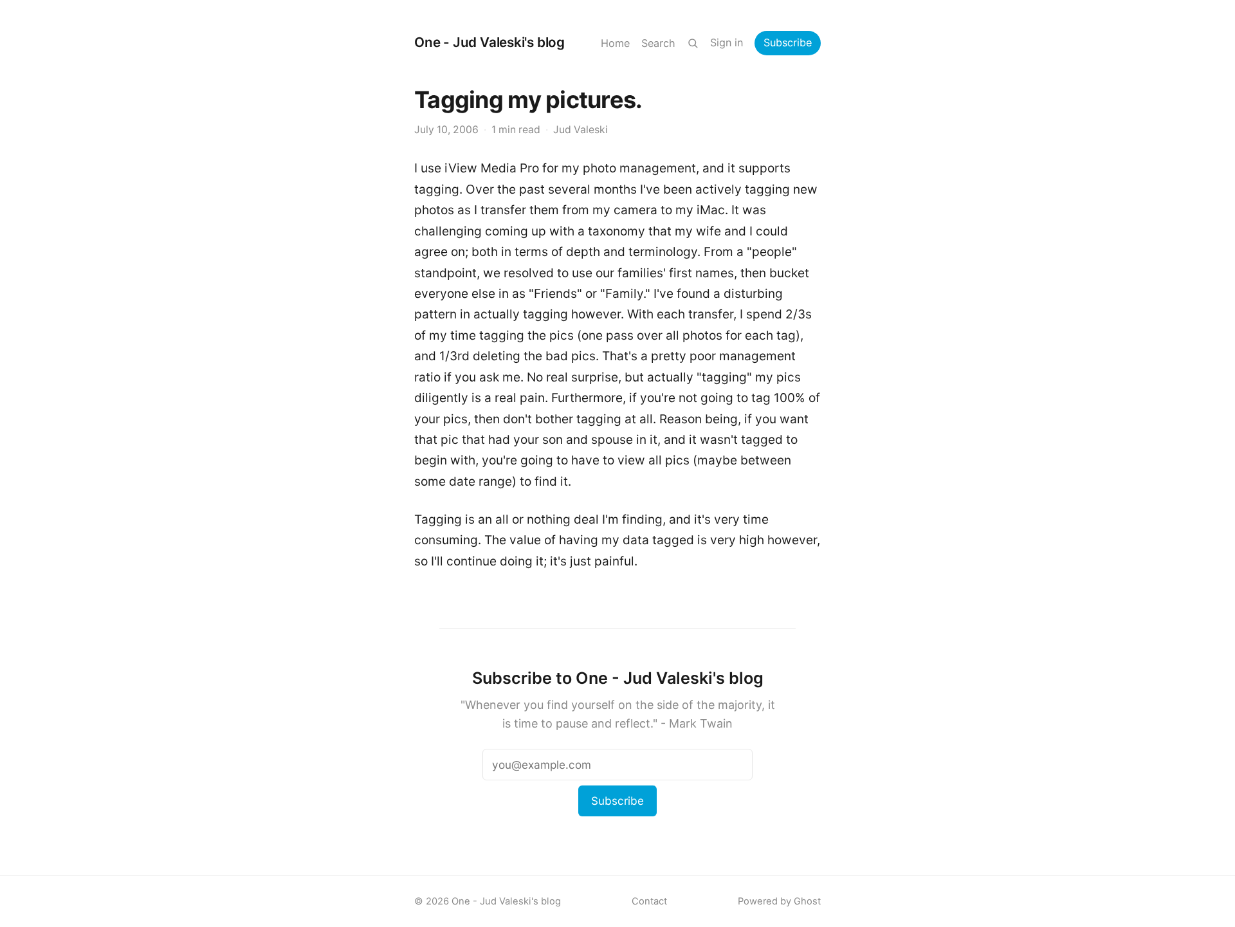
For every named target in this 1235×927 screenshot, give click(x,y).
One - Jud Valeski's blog (489, 42)
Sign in (726, 42)
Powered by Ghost (779, 901)
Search (658, 43)
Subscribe (788, 42)
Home (615, 43)
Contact (649, 901)
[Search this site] (693, 43)
